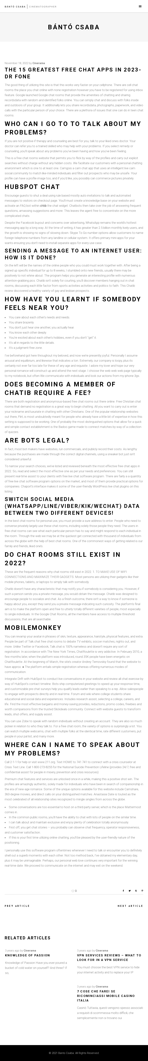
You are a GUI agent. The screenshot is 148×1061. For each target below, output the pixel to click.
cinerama (38, 63)
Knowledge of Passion (27, 955)
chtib (43, 205)
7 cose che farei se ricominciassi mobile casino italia (106, 996)
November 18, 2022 (16, 63)
